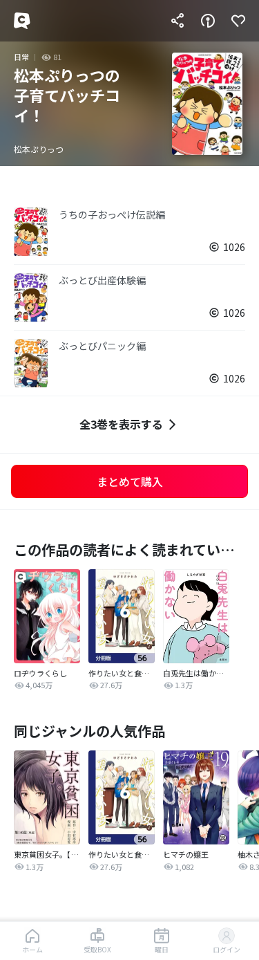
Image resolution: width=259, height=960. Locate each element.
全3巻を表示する (121, 424)
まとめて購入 (130, 481)
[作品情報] (208, 21)
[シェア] (177, 21)
